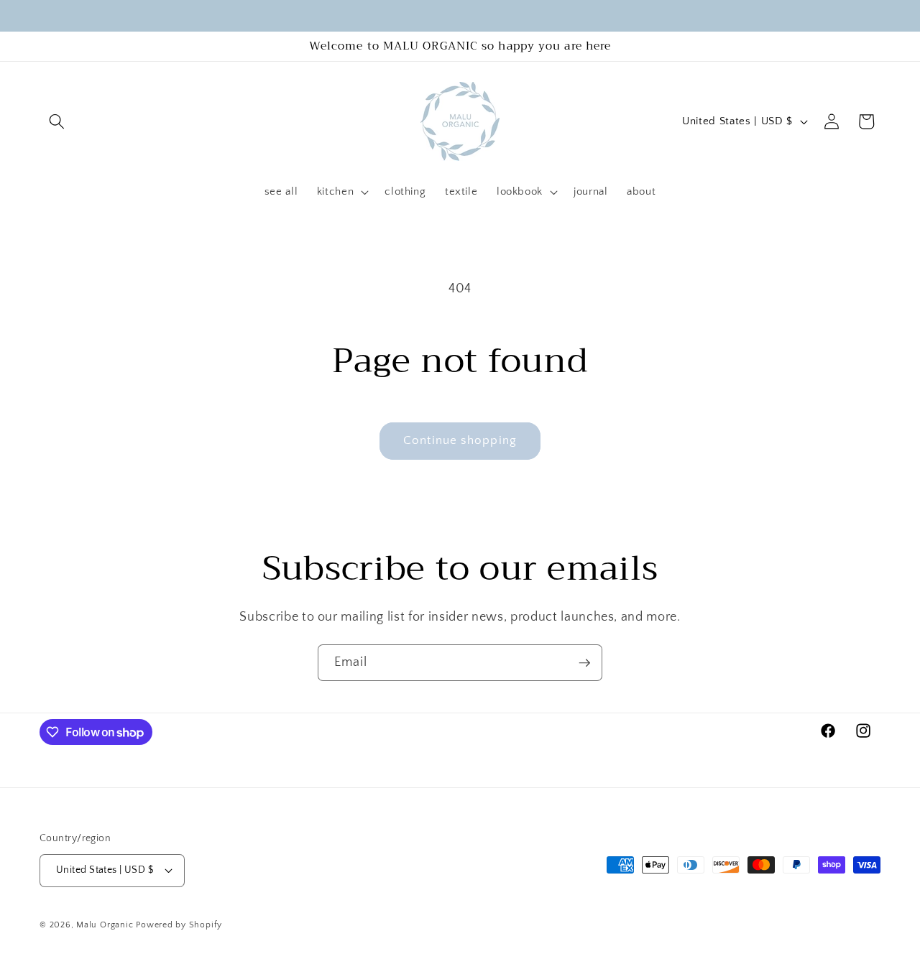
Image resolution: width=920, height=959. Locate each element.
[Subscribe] (584, 663)
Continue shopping (460, 440)
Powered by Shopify (179, 925)
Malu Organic (104, 925)
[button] (57, 121)
